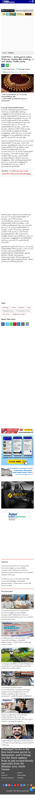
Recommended (6, 591)
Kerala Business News (23, 311)
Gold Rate (5, 308)
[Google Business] (21, 785)
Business (11, 53)
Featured (4, 562)
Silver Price (6, 314)
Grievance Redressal (7, 778)
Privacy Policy (22, 775)
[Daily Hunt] (27, 785)
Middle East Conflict (19, 314)
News (29, 308)
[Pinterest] (18, 785)
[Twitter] (6, 785)
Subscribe (20, 778)
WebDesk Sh (6, 72)
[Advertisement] (17, 33)
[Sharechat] (31, 785)
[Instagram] (9, 785)
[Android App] (24, 785)
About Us (20, 773)
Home (4, 53)
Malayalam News (8, 311)
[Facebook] (3, 785)
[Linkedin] (12, 785)
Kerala (14, 308)
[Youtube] (15, 785)
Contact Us (4, 775)
